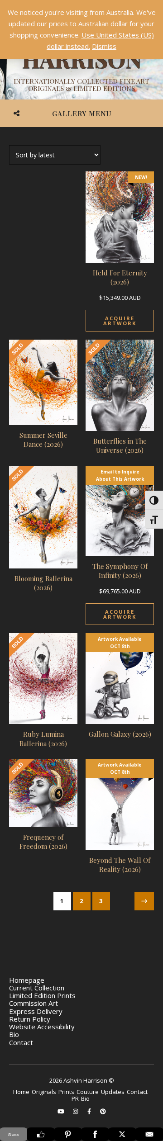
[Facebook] (95, 1134)
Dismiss (104, 46)
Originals (44, 1092)
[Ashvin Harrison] (81, 58)
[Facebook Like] (40, 1134)
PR (75, 1098)
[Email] (149, 1134)
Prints (66, 1092)
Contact (21, 1042)
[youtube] (62, 1112)
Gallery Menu (81, 113)
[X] (122, 1134)
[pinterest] (103, 1112)
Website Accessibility (42, 1026)
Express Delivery (35, 1011)
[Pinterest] (68, 1134)
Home (21, 1092)
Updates (113, 1092)
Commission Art (33, 1003)
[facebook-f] (89, 1112)
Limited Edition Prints (42, 995)
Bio (14, 1034)
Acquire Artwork (119, 321)
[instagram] (76, 1112)
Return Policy (29, 1018)
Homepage (26, 980)
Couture (88, 1092)
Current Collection (36, 987)
